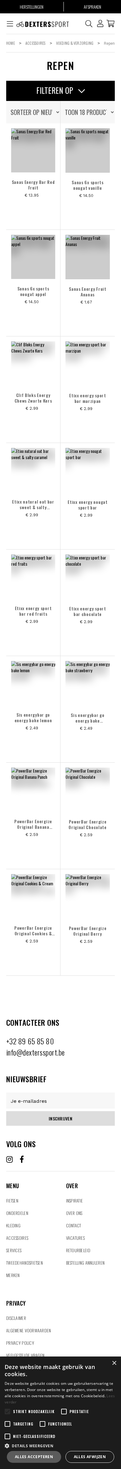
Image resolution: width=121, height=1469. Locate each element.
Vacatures (75, 1237)
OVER (72, 1178)
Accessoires (35, 43)
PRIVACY (16, 1295)
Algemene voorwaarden (28, 1330)
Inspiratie (74, 1200)
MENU (12, 1178)
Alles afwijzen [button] (90, 1456)
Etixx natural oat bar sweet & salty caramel (33, 504)
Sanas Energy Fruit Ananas (87, 291)
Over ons (74, 1213)
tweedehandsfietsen (24, 1262)
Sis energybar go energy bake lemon (33, 717)
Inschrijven (60, 1118)
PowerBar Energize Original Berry (88, 931)
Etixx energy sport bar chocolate (87, 611)
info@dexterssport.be (35, 1052)
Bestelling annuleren (85, 1262)
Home (10, 43)
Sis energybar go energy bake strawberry (87, 717)
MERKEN (13, 1275)
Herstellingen (31, 6)
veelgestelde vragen (25, 1355)
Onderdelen (17, 1213)
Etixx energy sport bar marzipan (87, 398)
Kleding (13, 1225)
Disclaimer (16, 1318)
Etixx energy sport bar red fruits (33, 611)
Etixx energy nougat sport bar (87, 504)
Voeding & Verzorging (75, 43)
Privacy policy (20, 1342)
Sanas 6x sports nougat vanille (88, 185)
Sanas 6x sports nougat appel (33, 291)
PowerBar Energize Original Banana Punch (33, 824)
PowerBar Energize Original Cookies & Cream (33, 930)
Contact (73, 1225)
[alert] (60, 1413)
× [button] (114, 1363)
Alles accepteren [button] (34, 1456)
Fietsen (12, 1200)
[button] (60, 1445)
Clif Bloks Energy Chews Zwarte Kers (33, 398)
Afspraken (92, 6)
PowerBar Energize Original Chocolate (88, 824)
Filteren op (55, 90)
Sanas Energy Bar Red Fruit (33, 184)
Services (13, 1250)
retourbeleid (78, 1250)
